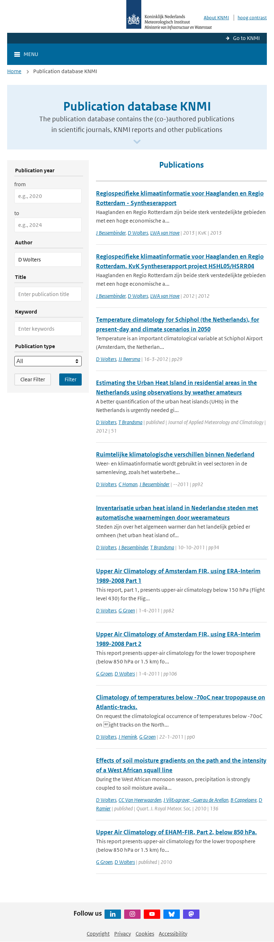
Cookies (145, 933)
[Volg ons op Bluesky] (171, 914)
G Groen (126, 610)
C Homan (127, 484)
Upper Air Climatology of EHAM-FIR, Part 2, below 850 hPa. (176, 832)
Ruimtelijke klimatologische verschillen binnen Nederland (175, 454)
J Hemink (127, 736)
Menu (31, 54)
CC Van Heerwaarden (139, 799)
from (20, 184)
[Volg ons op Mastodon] (191, 914)
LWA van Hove (164, 232)
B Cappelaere (243, 799)
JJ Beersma (129, 359)
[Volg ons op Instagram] (132, 914)
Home (14, 71)
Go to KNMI (246, 38)
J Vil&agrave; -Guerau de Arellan (195, 799)
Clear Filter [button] (32, 379)
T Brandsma (130, 422)
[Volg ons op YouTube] (152, 914)
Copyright (98, 933)
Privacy (122, 933)
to (16, 213)
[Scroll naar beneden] (137, 142)
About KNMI (216, 18)
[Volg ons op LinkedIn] (112, 914)
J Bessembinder (111, 232)
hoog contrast (252, 18)
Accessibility (173, 933)
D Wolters (138, 232)
